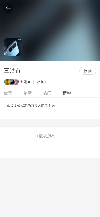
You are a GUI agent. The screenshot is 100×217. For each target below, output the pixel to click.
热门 (47, 92)
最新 (28, 92)
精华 (66, 92)
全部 (8, 92)
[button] (8, 8)
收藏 (88, 70)
